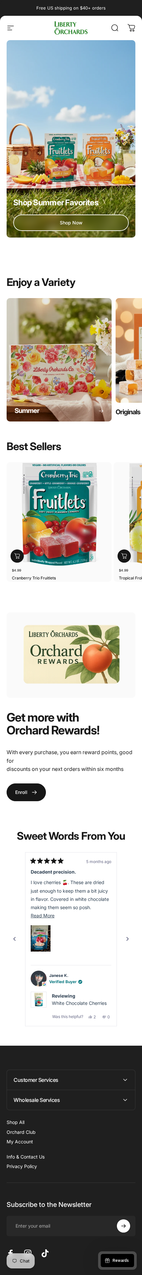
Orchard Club (21, 1132)
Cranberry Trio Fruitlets (34, 577)
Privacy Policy (22, 1166)
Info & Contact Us (26, 1157)
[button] (41, 938)
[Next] (127, 939)
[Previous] (14, 939)
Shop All (15, 1122)
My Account (20, 1141)
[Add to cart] (17, 556)
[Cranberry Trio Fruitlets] (59, 514)
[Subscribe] (123, 1226)
